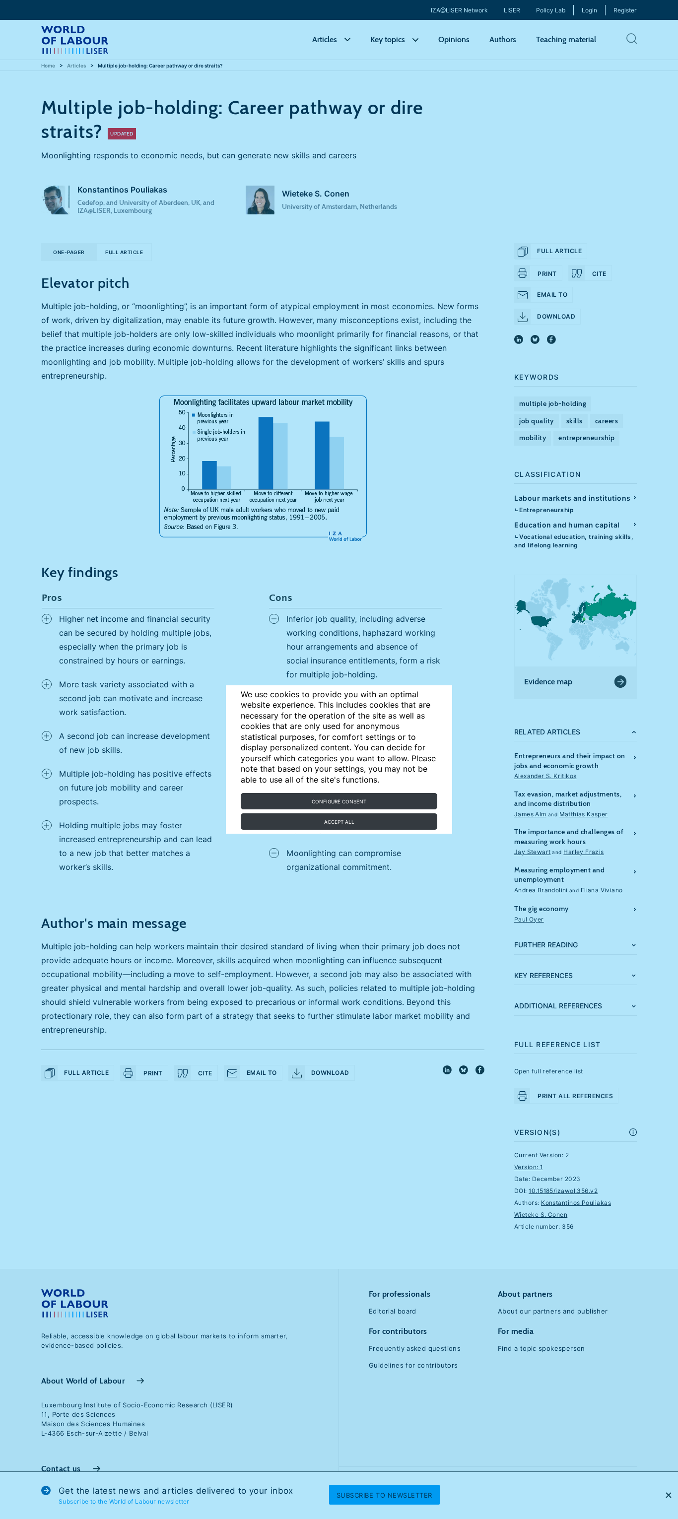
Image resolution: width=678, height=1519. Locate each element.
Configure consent (339, 801)
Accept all (339, 822)
